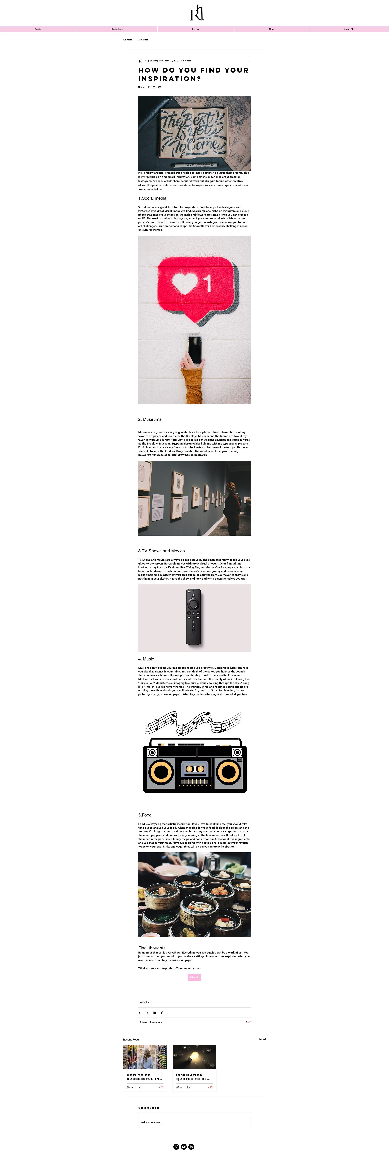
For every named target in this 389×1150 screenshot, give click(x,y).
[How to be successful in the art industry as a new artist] (145, 1057)
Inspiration (143, 39)
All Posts (127, 39)
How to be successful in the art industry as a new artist (143, 1077)
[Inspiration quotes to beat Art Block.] (195, 1057)
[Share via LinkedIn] (154, 1012)
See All (262, 1039)
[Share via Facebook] (139, 1012)
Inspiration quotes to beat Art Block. (194, 1077)
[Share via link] (162, 1012)
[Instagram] (176, 1147)
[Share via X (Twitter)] (147, 1012)
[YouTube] (184, 1147)
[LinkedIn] (191, 1147)
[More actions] (249, 61)
